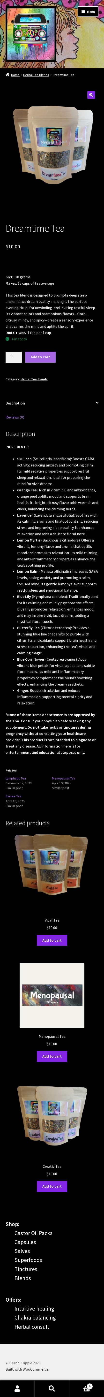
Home (15, 75)
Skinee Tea (13, 796)
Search (52, 1389)
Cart (80, 1384)
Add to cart (40, 356)
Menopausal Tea (63, 778)
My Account (17, 1389)
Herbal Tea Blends (36, 75)
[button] (91, 95)
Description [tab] (15, 403)
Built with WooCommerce (27, 1369)
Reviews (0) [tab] (15, 417)
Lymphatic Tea (16, 778)
